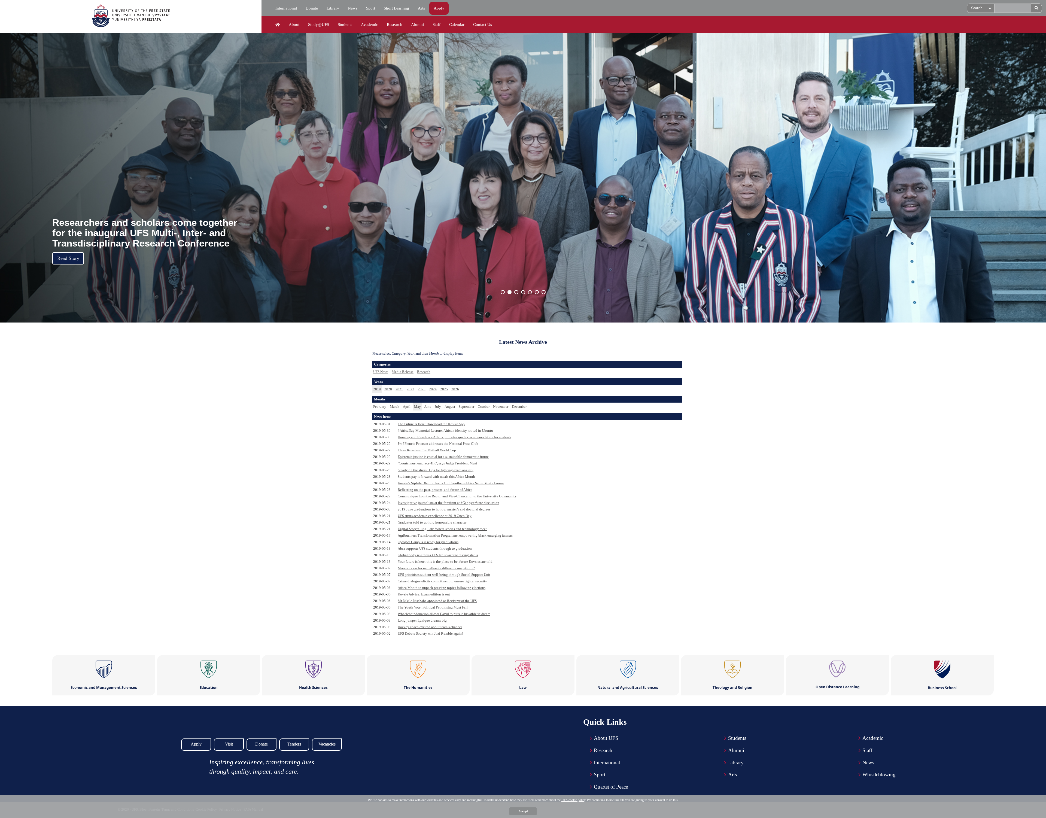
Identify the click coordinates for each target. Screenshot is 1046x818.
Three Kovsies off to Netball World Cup (427, 450)
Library (333, 8)
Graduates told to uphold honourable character (432, 522)
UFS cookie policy (573, 800)
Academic (369, 24)
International (286, 8)
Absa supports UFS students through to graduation (435, 548)
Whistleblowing (879, 774)
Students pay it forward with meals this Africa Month (436, 477)
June (427, 407)
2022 (410, 389)
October (483, 407)
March (394, 407)
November (500, 407)
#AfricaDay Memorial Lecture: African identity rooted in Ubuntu (445, 430)
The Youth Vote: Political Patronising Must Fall (433, 607)
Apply (439, 8)
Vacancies (327, 744)
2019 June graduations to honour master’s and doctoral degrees (444, 509)
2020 (388, 389)
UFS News (380, 372)
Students (345, 24)
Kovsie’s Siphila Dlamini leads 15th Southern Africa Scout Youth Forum (451, 483)
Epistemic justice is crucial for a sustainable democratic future (443, 457)
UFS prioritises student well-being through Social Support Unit (444, 575)
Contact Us (482, 24)
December (519, 407)
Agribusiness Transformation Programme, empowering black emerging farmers (455, 535)
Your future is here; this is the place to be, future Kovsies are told (445, 561)
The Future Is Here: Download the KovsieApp (431, 424)
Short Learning (396, 8)
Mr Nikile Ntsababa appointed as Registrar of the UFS (437, 601)
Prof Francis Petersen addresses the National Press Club (438, 444)
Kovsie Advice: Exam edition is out (424, 594)
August (450, 407)
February (379, 407)
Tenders (294, 744)
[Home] (277, 24)
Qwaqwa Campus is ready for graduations (428, 542)
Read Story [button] (68, 258)
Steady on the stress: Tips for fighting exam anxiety (435, 470)
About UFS (606, 738)
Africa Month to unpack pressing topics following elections (441, 588)
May (417, 407)
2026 (455, 389)
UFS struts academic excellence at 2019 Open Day (435, 516)
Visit (229, 744)
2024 (433, 389)
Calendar (456, 24)
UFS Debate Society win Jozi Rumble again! (430, 633)
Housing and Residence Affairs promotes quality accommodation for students (454, 437)
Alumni (417, 24)
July (438, 407)
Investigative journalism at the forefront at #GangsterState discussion (448, 503)
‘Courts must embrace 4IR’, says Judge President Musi (437, 463)
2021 (399, 389)
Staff (436, 24)
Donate (312, 8)
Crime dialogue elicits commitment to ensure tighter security (442, 581)
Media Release (402, 372)
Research (394, 24)
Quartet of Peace (611, 787)
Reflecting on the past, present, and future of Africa (435, 490)
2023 (421, 389)
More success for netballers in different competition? (436, 568)
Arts (421, 8)
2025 (444, 389)
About (294, 24)
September (466, 407)
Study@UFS (318, 24)
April (407, 407)
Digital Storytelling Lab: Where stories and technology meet (442, 529)
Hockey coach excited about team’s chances (430, 627)
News (352, 8)
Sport (370, 8)
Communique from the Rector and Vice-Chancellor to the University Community (457, 496)
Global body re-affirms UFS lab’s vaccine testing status (438, 555)
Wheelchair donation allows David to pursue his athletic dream (444, 614)
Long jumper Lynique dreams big (422, 620)
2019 (377, 389)
